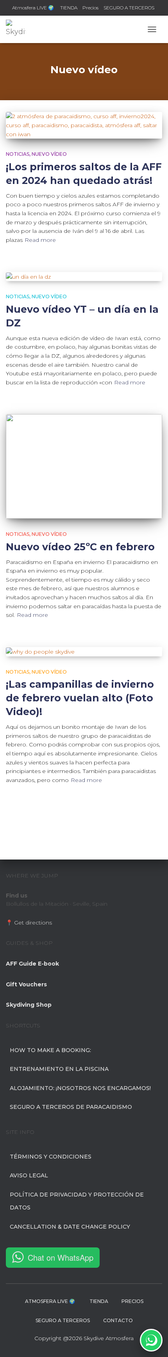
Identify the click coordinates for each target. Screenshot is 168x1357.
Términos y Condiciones (50, 1156)
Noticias (17, 154)
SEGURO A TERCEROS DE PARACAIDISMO (71, 1106)
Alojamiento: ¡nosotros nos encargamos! (80, 1088)
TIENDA (68, 8)
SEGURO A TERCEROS (129, 8)
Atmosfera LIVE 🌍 (33, 8)
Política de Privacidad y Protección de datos (77, 1201)
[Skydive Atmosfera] (18, 29)
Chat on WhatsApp (60, 1257)
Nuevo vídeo (49, 154)
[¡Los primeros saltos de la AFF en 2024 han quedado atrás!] (84, 125)
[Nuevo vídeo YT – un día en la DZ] (84, 276)
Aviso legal (29, 1175)
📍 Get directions (29, 922)
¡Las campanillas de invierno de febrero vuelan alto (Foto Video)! (80, 697)
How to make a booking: (50, 1050)
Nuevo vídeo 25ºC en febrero (80, 547)
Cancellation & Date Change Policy (70, 1226)
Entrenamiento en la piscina (59, 1068)
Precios (90, 8)
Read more (40, 239)
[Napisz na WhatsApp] (151, 1340)
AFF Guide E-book (32, 963)
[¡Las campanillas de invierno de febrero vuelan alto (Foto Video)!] (84, 651)
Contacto (118, 1320)
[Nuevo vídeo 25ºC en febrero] (84, 466)
